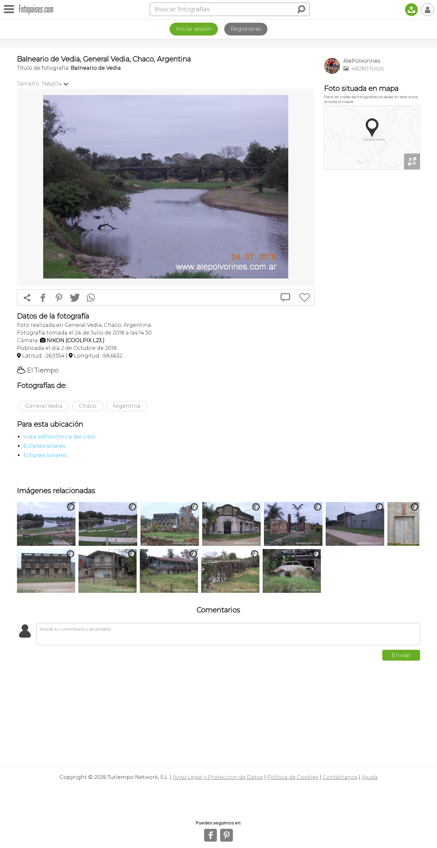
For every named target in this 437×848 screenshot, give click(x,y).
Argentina (126, 406)
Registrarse (246, 29)
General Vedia (43, 406)
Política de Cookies (292, 777)
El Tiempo (38, 370)
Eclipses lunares (45, 455)
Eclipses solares (44, 446)
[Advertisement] (372, 272)
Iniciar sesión (193, 29)
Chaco (87, 406)
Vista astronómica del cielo (59, 437)
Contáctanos (339, 777)
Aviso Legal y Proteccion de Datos (218, 777)
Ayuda (370, 777)
